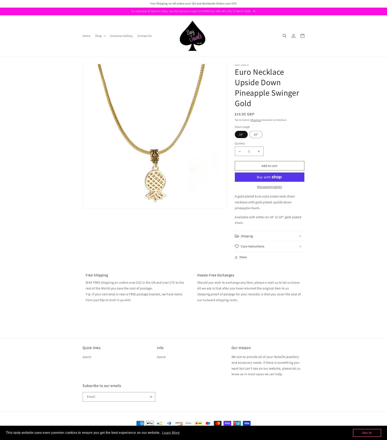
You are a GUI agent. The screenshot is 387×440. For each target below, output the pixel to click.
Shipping (255, 119)
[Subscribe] (150, 397)
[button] (100, 36)
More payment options (269, 186)
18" (241, 134)
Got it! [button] (367, 432)
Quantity (240, 143)
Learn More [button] (171, 432)
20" (256, 134)
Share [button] (243, 257)
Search (87, 357)
